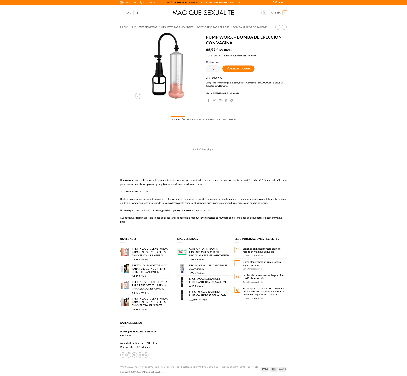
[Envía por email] (220, 100)
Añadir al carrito (239, 68)
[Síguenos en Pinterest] (145, 355)
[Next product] (277, 27)
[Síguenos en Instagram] (276, 2)
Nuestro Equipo (229, 367)
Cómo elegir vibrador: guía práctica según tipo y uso (262, 263)
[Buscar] (263, 12)
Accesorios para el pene (213, 27)
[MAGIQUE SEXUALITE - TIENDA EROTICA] (203, 13)
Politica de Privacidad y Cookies (199, 367)
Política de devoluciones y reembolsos (157, 367)
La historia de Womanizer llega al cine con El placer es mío (263, 277)
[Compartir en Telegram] (231, 100)
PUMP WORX (233, 93)
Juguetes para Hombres (177, 27)
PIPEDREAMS (219, 93)
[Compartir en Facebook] (208, 100)
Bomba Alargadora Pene (250, 27)
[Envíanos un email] (282, 2)
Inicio (124, 27)
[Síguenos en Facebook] (273, 2)
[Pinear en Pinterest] (226, 100)
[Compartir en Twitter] (214, 100)
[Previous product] (284, 27)
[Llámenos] (285, 2)
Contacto (253, 367)
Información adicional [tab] (201, 119)
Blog (242, 367)
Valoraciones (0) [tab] (226, 119)
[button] (125, 13)
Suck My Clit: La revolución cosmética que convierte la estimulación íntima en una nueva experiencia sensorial (264, 291)
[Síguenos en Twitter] (279, 2)
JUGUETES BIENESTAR (145, 27)
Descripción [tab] (178, 119)
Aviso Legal (126, 367)
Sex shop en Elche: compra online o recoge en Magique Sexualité (262, 250)
